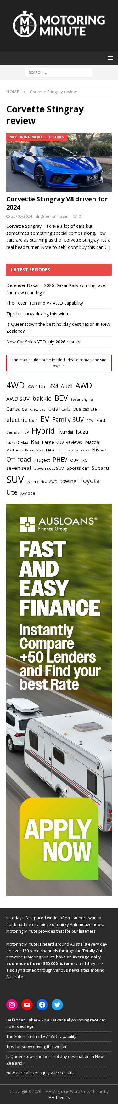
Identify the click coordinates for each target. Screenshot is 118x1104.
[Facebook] (42, 1004)
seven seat (18, 467)
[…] (107, 247)
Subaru (100, 467)
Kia (35, 442)
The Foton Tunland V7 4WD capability (44, 303)
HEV (25, 432)
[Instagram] (12, 1004)
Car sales (16, 408)
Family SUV (68, 420)
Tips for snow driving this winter (38, 314)
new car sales (77, 450)
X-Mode (27, 493)
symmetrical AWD (42, 481)
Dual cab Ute (85, 409)
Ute (12, 492)
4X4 (53, 386)
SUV (15, 479)
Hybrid (43, 431)
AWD (84, 385)
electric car (21, 420)
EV (44, 419)
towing (68, 481)
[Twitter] (57, 1004)
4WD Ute (37, 386)
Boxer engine (81, 399)
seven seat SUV (49, 468)
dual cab (59, 408)
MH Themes (59, 1097)
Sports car (78, 468)
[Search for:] (59, 72)
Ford (101, 420)
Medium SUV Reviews (24, 450)
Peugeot (42, 460)
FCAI (90, 420)
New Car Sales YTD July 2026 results (43, 342)
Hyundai (65, 432)
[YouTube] (27, 1004)
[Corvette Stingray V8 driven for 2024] (59, 162)
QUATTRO (79, 460)
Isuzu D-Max (17, 442)
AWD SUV (18, 398)
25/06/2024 (21, 216)
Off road (18, 459)
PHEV (60, 459)
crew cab (38, 409)
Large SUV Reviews (62, 442)
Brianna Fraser (55, 216)
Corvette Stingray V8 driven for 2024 (57, 203)
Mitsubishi (55, 450)
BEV (61, 398)
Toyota (89, 480)
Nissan (100, 449)
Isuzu (82, 431)
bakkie (42, 398)
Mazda (92, 442)
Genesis (12, 432)
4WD (15, 385)
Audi (67, 386)
